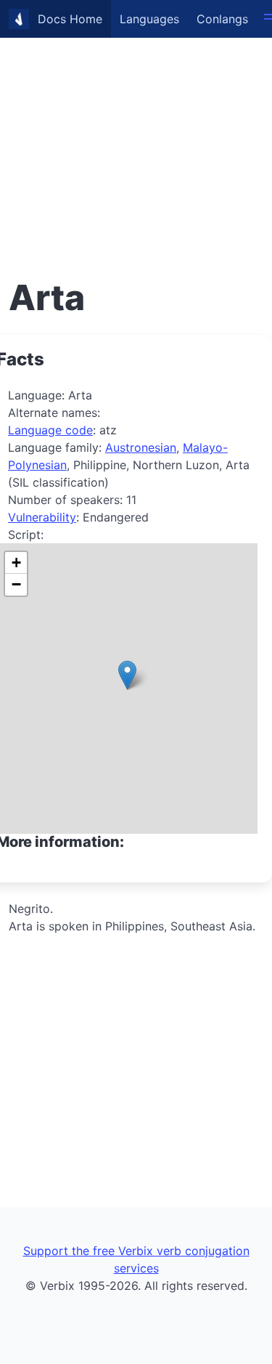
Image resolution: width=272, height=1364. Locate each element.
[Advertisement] (136, 136)
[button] (127, 675)
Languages (149, 19)
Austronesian (140, 447)
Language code (50, 430)
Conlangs (222, 19)
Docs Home (70, 19)
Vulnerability (42, 517)
